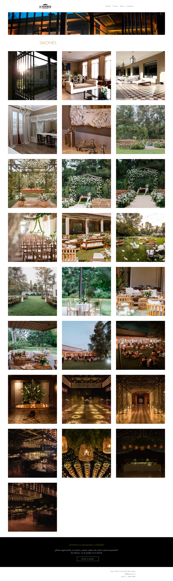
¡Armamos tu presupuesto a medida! (86, 544)
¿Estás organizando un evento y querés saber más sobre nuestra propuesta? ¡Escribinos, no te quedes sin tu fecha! (86, 551)
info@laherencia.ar (129, 574)
